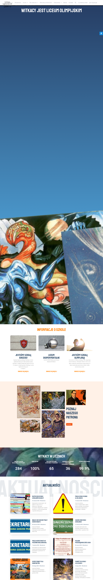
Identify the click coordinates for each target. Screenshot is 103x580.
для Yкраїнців (93, 2)
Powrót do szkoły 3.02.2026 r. (80, 562)
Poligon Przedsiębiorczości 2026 (83, 542)
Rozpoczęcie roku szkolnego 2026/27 (38, 497)
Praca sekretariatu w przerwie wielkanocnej (39, 542)
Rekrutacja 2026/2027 (46, 2)
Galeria (65, 2)
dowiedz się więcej (23, 371)
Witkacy (69, 424)
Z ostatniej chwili (82, 2)
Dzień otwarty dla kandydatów (37, 562)
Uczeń (24, 2)
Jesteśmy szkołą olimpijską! (80, 356)
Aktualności (18, 2)
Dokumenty (57, 2)
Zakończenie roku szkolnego (80, 521)
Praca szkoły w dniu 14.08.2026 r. (81, 497)
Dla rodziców (33, 2)
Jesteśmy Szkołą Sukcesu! (23, 356)
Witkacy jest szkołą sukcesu (51, 10)
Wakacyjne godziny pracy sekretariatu (40, 521)
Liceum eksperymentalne (51, 356)
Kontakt (71, 2)
